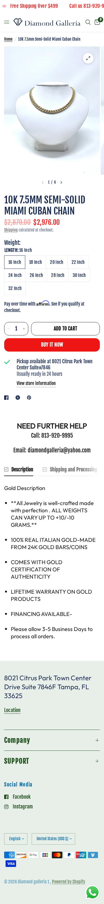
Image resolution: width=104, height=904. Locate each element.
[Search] (88, 22)
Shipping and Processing (73, 469)
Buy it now (52, 345)
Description (22, 469)
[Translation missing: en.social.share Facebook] (7, 397)
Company (17, 740)
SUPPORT (16, 761)
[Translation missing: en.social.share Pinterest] (30, 397)
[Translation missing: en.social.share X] (19, 397)
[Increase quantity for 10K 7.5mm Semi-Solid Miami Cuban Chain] (24, 328)
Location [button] (12, 710)
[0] (96, 22)
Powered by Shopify (68, 881)
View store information (36, 383)
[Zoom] (88, 58)
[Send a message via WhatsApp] (92, 892)
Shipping (11, 230)
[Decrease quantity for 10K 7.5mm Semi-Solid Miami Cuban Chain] (8, 328)
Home (8, 39)
